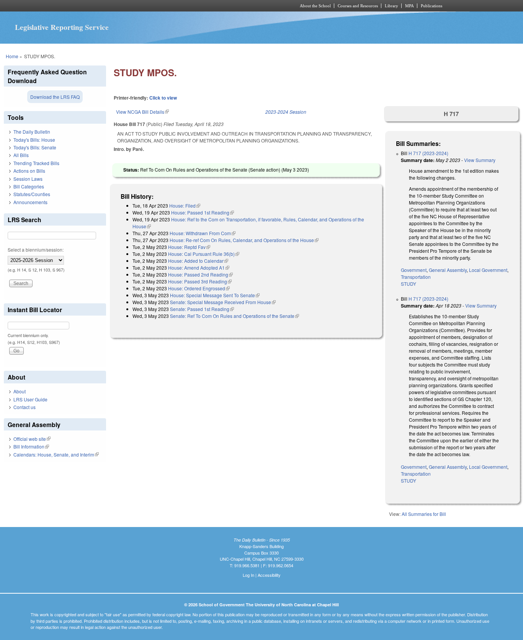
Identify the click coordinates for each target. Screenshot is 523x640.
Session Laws (27, 178)
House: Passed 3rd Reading (200, 281)
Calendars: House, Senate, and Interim (56, 454)
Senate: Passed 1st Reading (202, 309)
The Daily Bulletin (31, 131)
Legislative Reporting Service (62, 27)
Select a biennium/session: (36, 249)
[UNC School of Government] (160, 5)
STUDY (408, 283)
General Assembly (448, 270)
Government (414, 270)
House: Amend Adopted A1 (198, 267)
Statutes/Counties (31, 194)
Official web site (32, 438)
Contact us (24, 407)
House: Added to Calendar (198, 260)
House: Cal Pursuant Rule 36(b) (203, 253)
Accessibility (269, 575)
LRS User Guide (30, 399)
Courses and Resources (358, 5)
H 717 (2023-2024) (428, 153)
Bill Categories (28, 186)
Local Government (488, 270)
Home (12, 56)
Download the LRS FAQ (55, 96)
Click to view (163, 97)
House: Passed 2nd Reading (200, 274)
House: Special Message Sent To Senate (215, 295)
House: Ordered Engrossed (199, 288)
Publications (431, 5)
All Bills (21, 155)
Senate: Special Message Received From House (223, 302)
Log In (248, 575)
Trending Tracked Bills (36, 163)
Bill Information (31, 446)
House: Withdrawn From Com (202, 233)
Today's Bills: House (34, 139)
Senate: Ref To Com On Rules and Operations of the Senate (234, 316)
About (19, 391)
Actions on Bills (29, 170)
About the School (315, 5)
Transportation (416, 276)
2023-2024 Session (285, 111)
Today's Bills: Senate (34, 147)
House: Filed (184, 205)
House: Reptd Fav (189, 247)
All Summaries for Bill (424, 514)
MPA (409, 5)
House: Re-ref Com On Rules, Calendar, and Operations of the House (244, 240)
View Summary (479, 160)
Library (391, 5)
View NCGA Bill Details (142, 111)
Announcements (30, 202)
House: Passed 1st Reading (202, 212)
